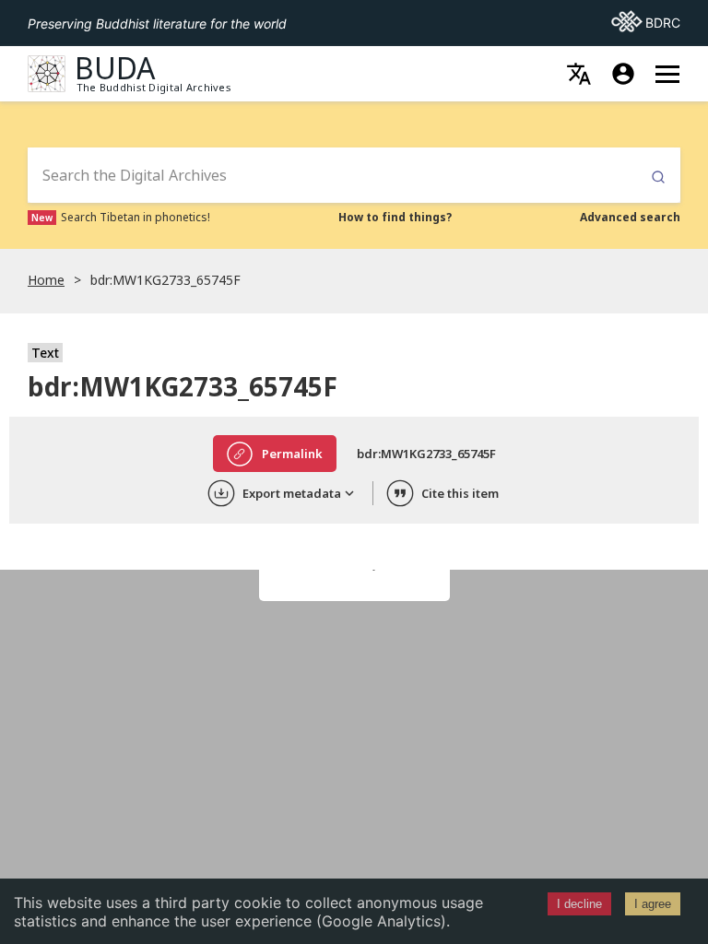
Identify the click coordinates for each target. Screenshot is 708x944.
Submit (658, 177)
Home (46, 280)
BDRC (645, 22)
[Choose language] (579, 74)
